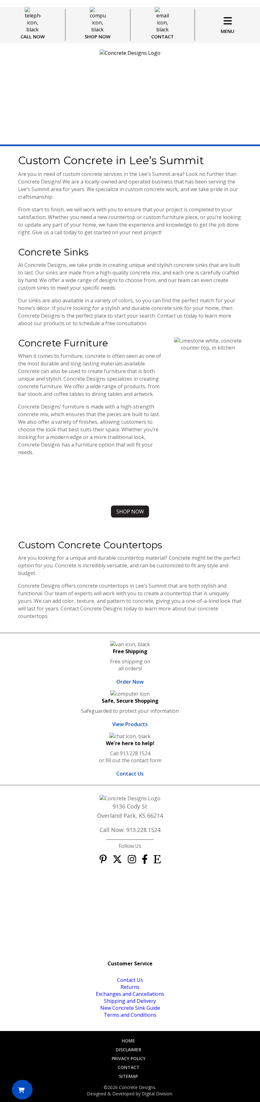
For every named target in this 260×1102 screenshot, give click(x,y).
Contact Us (130, 773)
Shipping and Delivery (130, 1000)
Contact (129, 1067)
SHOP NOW (97, 36)
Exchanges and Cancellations (130, 993)
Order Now (130, 681)
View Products (130, 724)
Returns (130, 986)
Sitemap (128, 1076)
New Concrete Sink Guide (130, 1007)
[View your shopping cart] (22, 1089)
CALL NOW (33, 36)
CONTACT (162, 36)
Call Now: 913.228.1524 (130, 830)
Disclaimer (128, 1050)
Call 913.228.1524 (130, 753)
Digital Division (157, 1094)
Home (128, 1041)
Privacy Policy (129, 1058)
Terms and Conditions (130, 1014)
